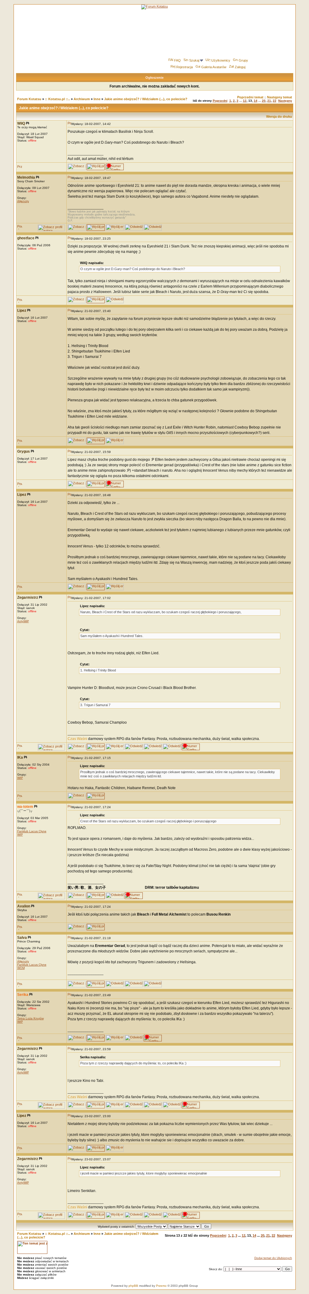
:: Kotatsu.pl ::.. (57, 99)
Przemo (161, 1285)
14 (255, 100)
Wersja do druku (279, 116)
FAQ (177, 60)
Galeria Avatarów (213, 67)
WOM (21, 968)
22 (274, 100)
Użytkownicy (220, 60)
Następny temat (279, 97)
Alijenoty (23, 201)
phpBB (133, 1285)
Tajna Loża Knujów (30, 1018)
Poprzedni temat (250, 97)
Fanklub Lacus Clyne (31, 831)
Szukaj (194, 60)
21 (269, 100)
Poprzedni (220, 100)
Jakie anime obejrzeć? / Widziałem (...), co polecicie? (145, 99)
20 (264, 100)
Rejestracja (184, 67)
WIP (20, 777)
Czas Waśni (77, 739)
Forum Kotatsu (29, 99)
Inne (97, 99)
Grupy (243, 60)
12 (245, 100)
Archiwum (82, 99)
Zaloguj (240, 67)
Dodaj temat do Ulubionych (273, 1258)
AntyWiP (23, 621)
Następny (285, 100)
